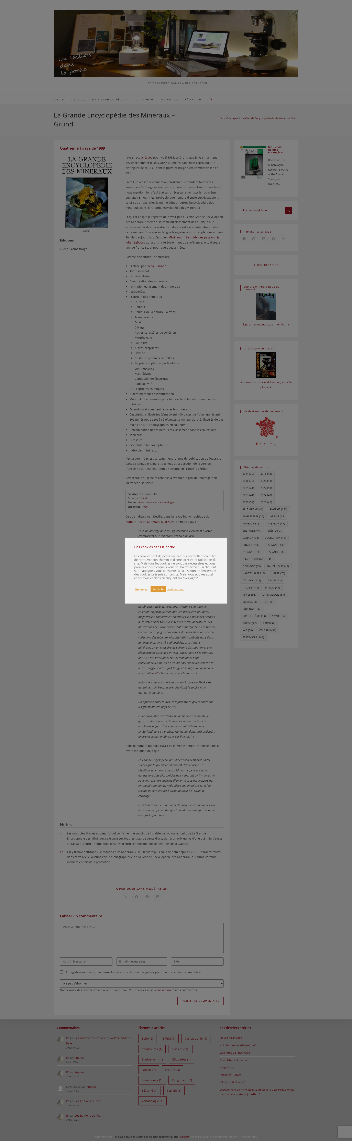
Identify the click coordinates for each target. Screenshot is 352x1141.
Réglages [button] (141, 589)
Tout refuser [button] (175, 589)
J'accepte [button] (158, 589)
